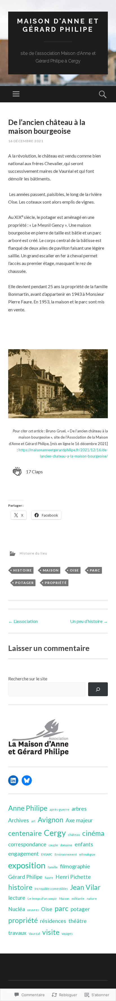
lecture (16, 897)
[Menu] (16, 94)
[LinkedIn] (13, 780)
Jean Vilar (85, 887)
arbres (79, 808)
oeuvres (33, 910)
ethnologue (87, 854)
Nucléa (16, 909)
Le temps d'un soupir (42, 898)
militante (78, 898)
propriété (56, 583)
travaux (17, 932)
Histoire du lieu (33, 553)
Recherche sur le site (27, 678)
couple (53, 845)
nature (92, 898)
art (33, 821)
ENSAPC (46, 854)
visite (50, 932)
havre (49, 877)
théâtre (77, 921)
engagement (23, 853)
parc (95, 570)
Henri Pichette (73, 876)
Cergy (55, 833)
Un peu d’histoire (89, 621)
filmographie (75, 866)
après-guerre (59, 809)
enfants (84, 844)
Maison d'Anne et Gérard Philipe (58, 25)
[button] (27, 471)
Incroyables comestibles (51, 888)
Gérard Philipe (25, 876)
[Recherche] (98, 689)
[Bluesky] (27, 780)
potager (24, 583)
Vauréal (34, 933)
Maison (51, 570)
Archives (18, 820)
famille (53, 867)
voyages (67, 933)
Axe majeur (79, 820)
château (74, 834)
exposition (27, 865)
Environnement (66, 854)
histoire (22, 570)
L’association (23, 621)
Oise (74, 570)
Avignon (50, 820)
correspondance (27, 844)
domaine (66, 845)
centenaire (25, 833)
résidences (53, 921)
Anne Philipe (27, 808)
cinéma (93, 833)
